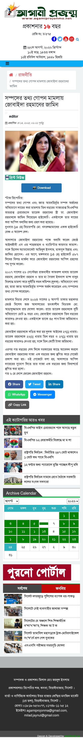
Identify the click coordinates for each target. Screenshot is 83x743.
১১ (23, 531)
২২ (64, 539)
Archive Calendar (21, 493)
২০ (44, 539)
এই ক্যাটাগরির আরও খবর (25, 420)
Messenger (45, 394)
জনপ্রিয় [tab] (61, 588)
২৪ (10, 547)
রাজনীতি (25, 75)
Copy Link (19, 405)
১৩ (44, 531)
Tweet (36, 384)
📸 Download (42, 188)
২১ (53, 539)
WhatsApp (18, 394)
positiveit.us (72, 736)
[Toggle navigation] (7, 63)
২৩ (74, 539)
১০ (10, 531)
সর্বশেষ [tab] (22, 588)
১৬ (74, 531)
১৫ (64, 531)
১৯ (34, 539)
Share (16, 384)
